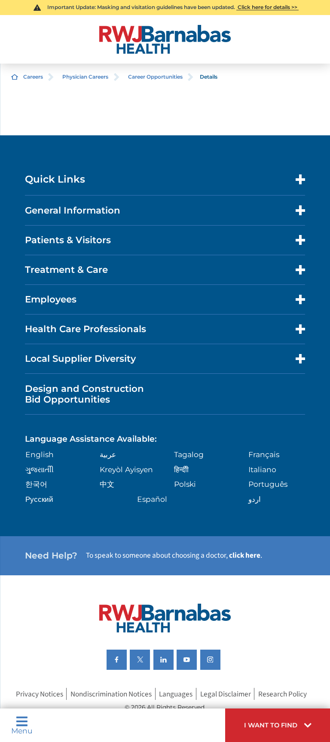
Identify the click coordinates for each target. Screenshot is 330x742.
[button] (277, 725)
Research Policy (282, 694)
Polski (185, 484)
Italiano (262, 469)
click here (244, 555)
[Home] (165, 39)
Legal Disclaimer (225, 694)
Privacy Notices (39, 694)
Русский (39, 499)
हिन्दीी (181, 469)
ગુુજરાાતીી (39, 469)
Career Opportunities (155, 76)
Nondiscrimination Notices (111, 694)
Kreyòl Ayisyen (126, 469)
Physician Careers (85, 76)
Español (152, 499)
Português (267, 484)
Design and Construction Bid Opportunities (84, 394)
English (39, 454)
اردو (254, 499)
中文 (107, 484)
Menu (22, 730)
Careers (33, 76)
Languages (175, 694)
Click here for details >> (267, 7)
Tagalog (189, 454)
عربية (108, 454)
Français (263, 454)
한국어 (36, 484)
